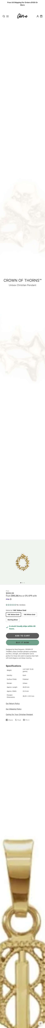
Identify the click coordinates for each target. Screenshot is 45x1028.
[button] (20, 582)
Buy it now (22, 642)
